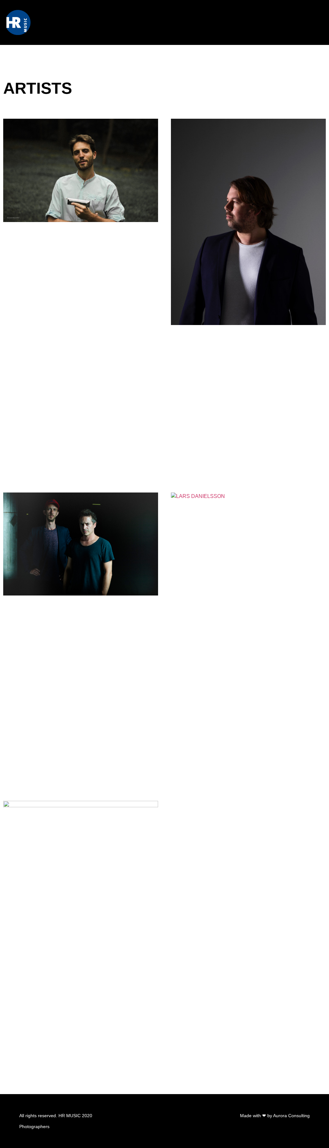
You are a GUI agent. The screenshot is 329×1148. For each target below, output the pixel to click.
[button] (317, 22)
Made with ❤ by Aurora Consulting (275, 1115)
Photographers (34, 1126)
